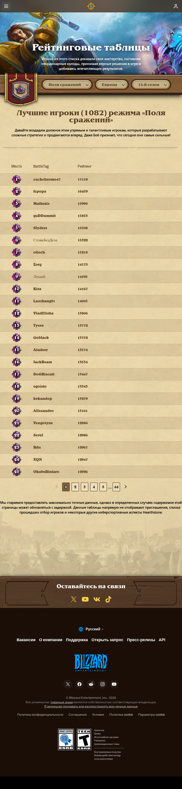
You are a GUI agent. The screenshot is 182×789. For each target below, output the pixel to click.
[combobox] (67, 84)
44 (116, 486)
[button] (67, 84)
